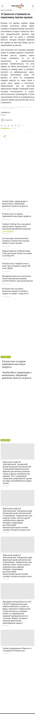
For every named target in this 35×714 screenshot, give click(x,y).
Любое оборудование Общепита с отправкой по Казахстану (17, 649)
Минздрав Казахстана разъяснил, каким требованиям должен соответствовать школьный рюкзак (17, 278)
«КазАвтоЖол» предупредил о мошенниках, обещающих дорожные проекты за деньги (15, 203)
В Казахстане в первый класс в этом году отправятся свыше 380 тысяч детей (16, 265)
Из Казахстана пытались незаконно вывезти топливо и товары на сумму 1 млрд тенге (15, 291)
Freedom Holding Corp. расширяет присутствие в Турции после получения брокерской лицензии (16, 226)
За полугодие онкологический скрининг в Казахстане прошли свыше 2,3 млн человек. (15, 240)
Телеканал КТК (5, 112)
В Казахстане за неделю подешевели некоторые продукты (16, 215)
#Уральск (3, 115)
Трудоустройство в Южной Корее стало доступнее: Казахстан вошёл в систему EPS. (17, 253)
